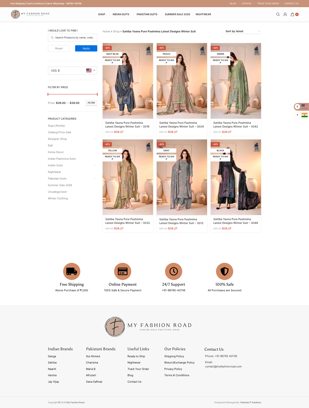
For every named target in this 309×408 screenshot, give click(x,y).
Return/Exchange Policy (179, 362)
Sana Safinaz (94, 381)
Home (106, 31)
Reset (59, 48)
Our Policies (174, 348)
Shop (116, 31)
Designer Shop (57, 139)
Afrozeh (91, 375)
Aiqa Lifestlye (56, 125)
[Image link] (148, 326)
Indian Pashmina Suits (62, 158)
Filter (91, 102)
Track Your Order (138, 369)
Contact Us (134, 381)
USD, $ (55, 70)
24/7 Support (173, 284)
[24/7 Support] (173, 271)
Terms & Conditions (176, 375)
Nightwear (54, 172)
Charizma (92, 362)
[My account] (285, 14)
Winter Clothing (58, 198)
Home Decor (56, 152)
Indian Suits (55, 165)
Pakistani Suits (57, 178)
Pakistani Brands (101, 348)
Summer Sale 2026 (60, 185)
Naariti (52, 369)
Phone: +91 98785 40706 (221, 356)
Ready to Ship (136, 356)
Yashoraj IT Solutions (250, 402)
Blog (130, 375)
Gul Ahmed (93, 356)
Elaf (50, 145)
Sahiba (52, 362)
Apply (86, 48)
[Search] (278, 14)
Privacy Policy (173, 369)
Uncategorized (57, 191)
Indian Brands (60, 348)
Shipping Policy (174, 356)
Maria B (90, 369)
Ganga (52, 356)
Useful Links (138, 348)
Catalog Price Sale (59, 132)
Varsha (52, 375)
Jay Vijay (53, 381)
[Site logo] (30, 14)
